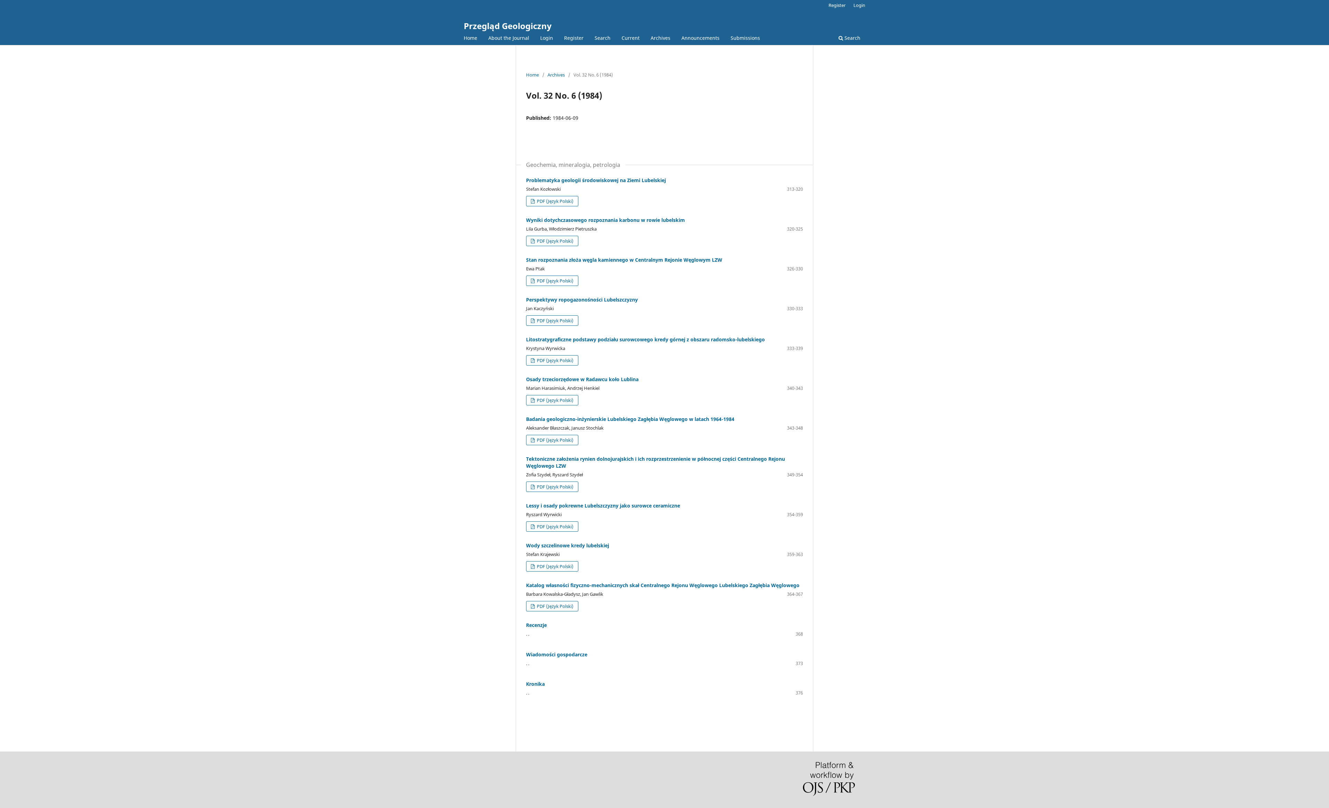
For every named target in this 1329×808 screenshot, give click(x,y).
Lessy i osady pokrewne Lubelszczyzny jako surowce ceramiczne (603, 505)
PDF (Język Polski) (554, 201)
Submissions (745, 38)
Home (470, 38)
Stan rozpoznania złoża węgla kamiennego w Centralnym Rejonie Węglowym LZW (624, 260)
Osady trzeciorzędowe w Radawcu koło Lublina (582, 379)
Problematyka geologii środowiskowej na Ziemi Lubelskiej (596, 180)
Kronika (535, 684)
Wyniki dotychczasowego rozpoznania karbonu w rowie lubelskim (605, 220)
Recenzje (536, 625)
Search (603, 38)
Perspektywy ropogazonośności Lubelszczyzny (582, 299)
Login (546, 38)
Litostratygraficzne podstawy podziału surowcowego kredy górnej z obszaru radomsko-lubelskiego (645, 339)
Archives (660, 38)
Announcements (700, 38)
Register (574, 38)
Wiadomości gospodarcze (556, 654)
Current (631, 38)
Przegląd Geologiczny (508, 26)
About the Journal (508, 38)
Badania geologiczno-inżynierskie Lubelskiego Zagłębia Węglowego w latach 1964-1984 (630, 419)
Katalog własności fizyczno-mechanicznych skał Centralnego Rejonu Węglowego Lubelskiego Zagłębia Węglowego (662, 585)
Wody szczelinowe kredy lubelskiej (567, 545)
